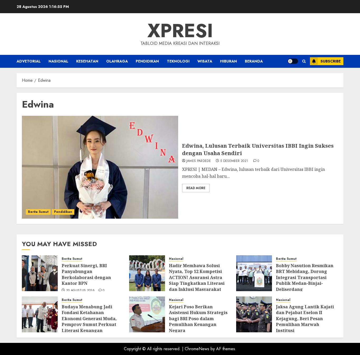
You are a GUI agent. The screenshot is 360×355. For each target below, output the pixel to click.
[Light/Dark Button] (293, 61)
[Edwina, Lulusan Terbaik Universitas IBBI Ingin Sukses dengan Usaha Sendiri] (100, 167)
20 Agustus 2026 (80, 291)
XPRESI (180, 30)
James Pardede (198, 161)
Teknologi (178, 61)
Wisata (204, 61)
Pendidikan (147, 61)
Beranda (254, 61)
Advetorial (29, 61)
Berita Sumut (38, 211)
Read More (195, 188)
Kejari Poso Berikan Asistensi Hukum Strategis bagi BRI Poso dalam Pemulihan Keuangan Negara (198, 318)
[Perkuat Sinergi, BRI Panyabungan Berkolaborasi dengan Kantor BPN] (40, 273)
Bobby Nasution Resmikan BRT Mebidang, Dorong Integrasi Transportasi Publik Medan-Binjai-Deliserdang (304, 277)
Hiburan (228, 61)
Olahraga (117, 61)
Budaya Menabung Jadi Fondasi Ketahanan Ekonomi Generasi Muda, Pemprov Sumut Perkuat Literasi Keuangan (89, 318)
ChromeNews (197, 349)
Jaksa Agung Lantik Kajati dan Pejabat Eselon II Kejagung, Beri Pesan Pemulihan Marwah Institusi (305, 318)
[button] (304, 61)
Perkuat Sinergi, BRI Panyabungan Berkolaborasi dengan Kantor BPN (86, 274)
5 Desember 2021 (234, 161)
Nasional (58, 61)
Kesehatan (87, 61)
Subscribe (330, 61)
